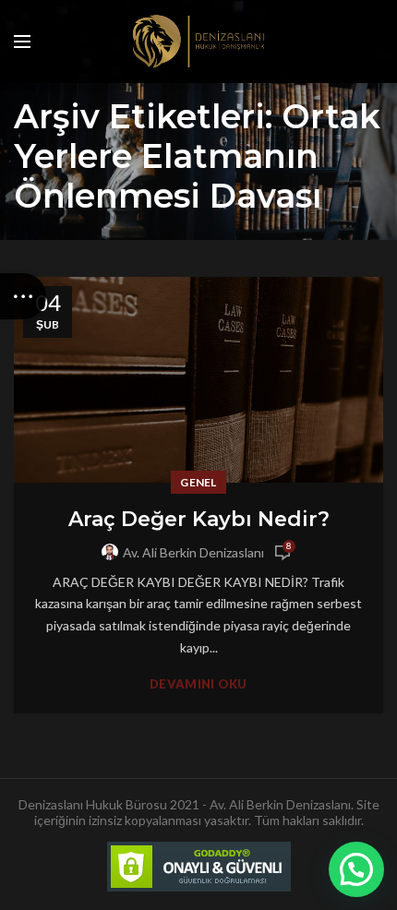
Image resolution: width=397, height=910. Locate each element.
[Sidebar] (23, 296)
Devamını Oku (198, 684)
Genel (198, 482)
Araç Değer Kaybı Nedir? (199, 519)
